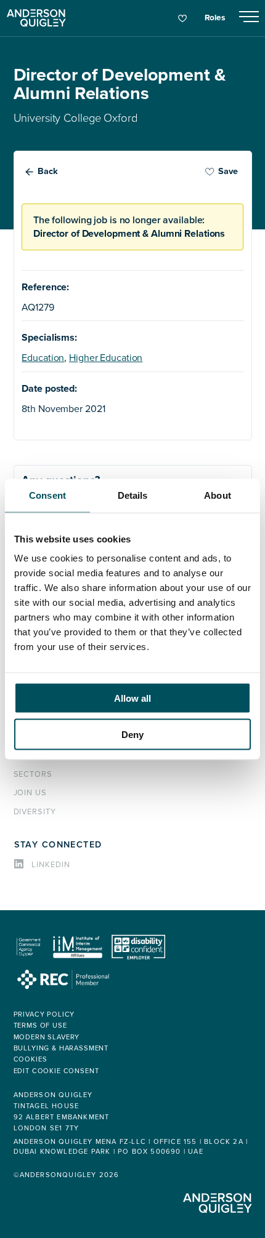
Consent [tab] (47, 495)
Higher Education (105, 358)
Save (228, 171)
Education (43, 358)
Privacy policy (44, 1014)
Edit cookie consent (56, 1071)
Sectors (33, 774)
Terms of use (40, 1026)
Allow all (132, 698)
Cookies (30, 1059)
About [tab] (217, 495)
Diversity (35, 812)
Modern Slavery (47, 1037)
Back (48, 171)
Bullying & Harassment (61, 1048)
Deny (132, 734)
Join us (30, 793)
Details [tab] (133, 495)
